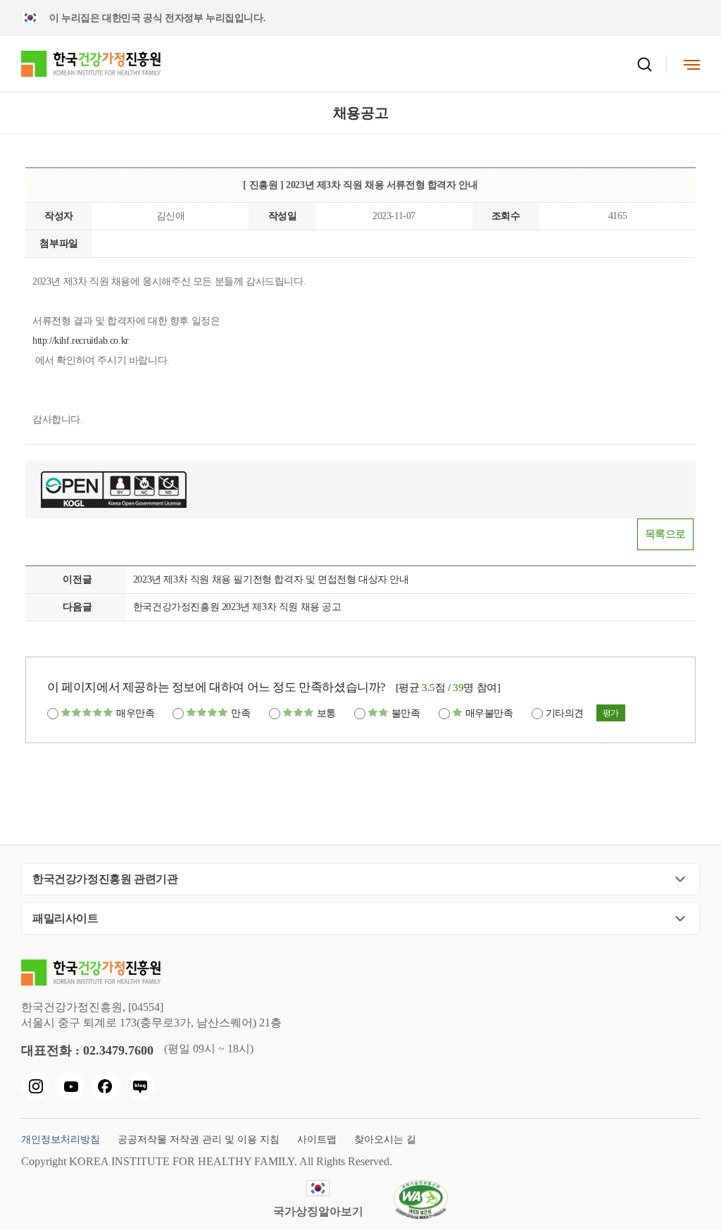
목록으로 (665, 534)
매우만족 (135, 713)
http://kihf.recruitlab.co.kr (80, 340)
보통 (326, 713)
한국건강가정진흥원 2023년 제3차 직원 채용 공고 (237, 607)
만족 (240, 713)
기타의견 (565, 713)
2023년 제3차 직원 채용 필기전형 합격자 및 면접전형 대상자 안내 (271, 579)
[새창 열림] (35, 1086)
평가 (611, 713)
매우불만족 (489, 713)
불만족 (405, 713)
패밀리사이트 (65, 918)
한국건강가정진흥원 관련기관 (104, 879)
